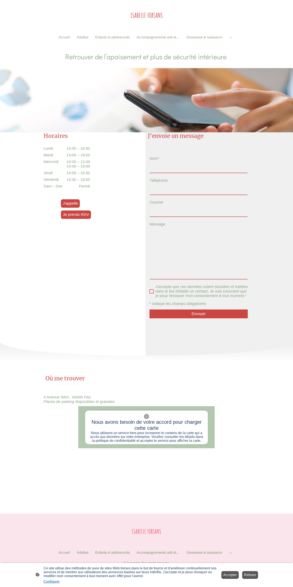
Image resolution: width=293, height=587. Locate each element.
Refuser (250, 575)
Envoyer (199, 314)
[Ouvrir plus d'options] (231, 37)
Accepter (230, 575)
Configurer (52, 581)
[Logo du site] (147, 24)
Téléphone (159, 180)
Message (157, 224)
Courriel (156, 202)
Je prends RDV (76, 214)
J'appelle (70, 203)
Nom (154, 158)
